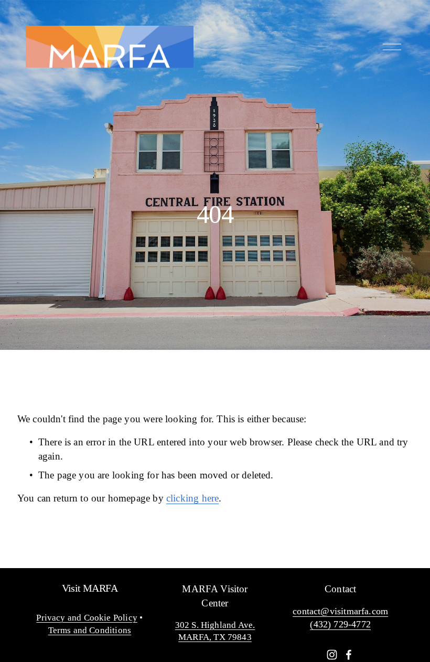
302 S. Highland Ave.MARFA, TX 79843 (215, 631)
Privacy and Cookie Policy (86, 618)
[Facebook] (348, 654)
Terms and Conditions (90, 630)
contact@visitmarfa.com (340, 611)
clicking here (192, 498)
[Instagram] (332, 654)
